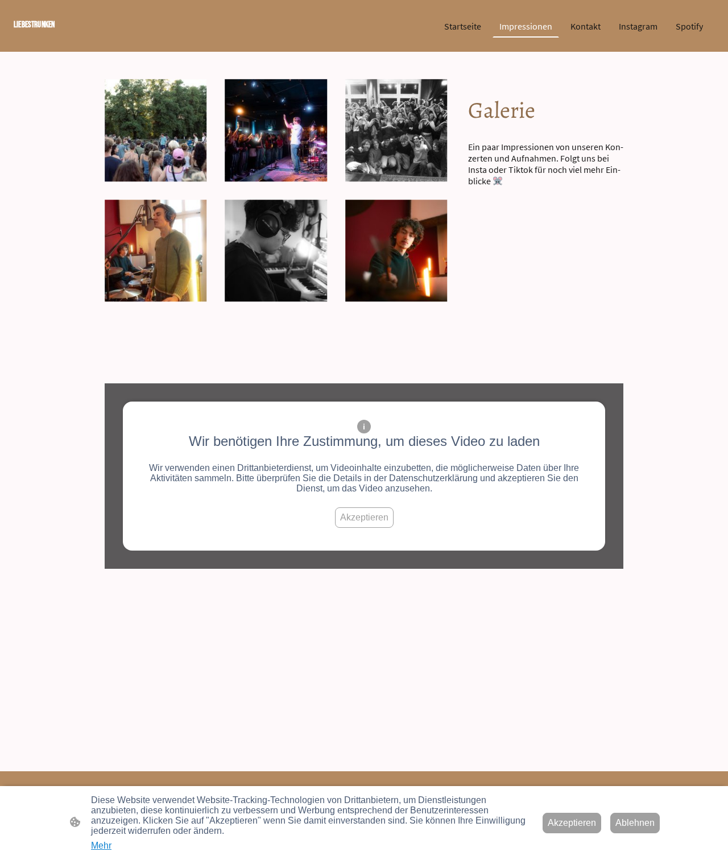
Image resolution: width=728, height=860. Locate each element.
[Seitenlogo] (68, 38)
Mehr (101, 845)
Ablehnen (635, 823)
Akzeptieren (364, 517)
